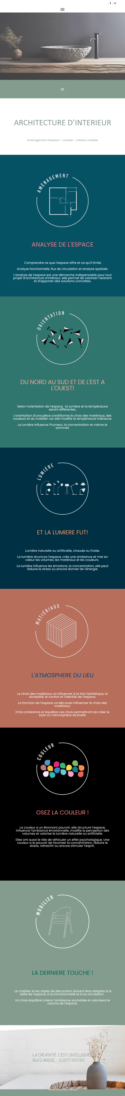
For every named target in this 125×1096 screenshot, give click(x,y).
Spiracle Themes (68, 1089)
